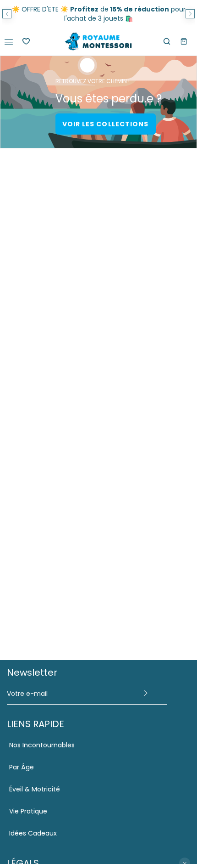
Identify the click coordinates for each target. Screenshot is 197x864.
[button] (6, 13)
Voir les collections (105, 124)
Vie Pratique (28, 811)
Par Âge (21, 767)
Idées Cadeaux (33, 833)
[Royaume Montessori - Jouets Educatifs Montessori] (98, 41)
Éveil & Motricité (34, 789)
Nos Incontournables (42, 745)
